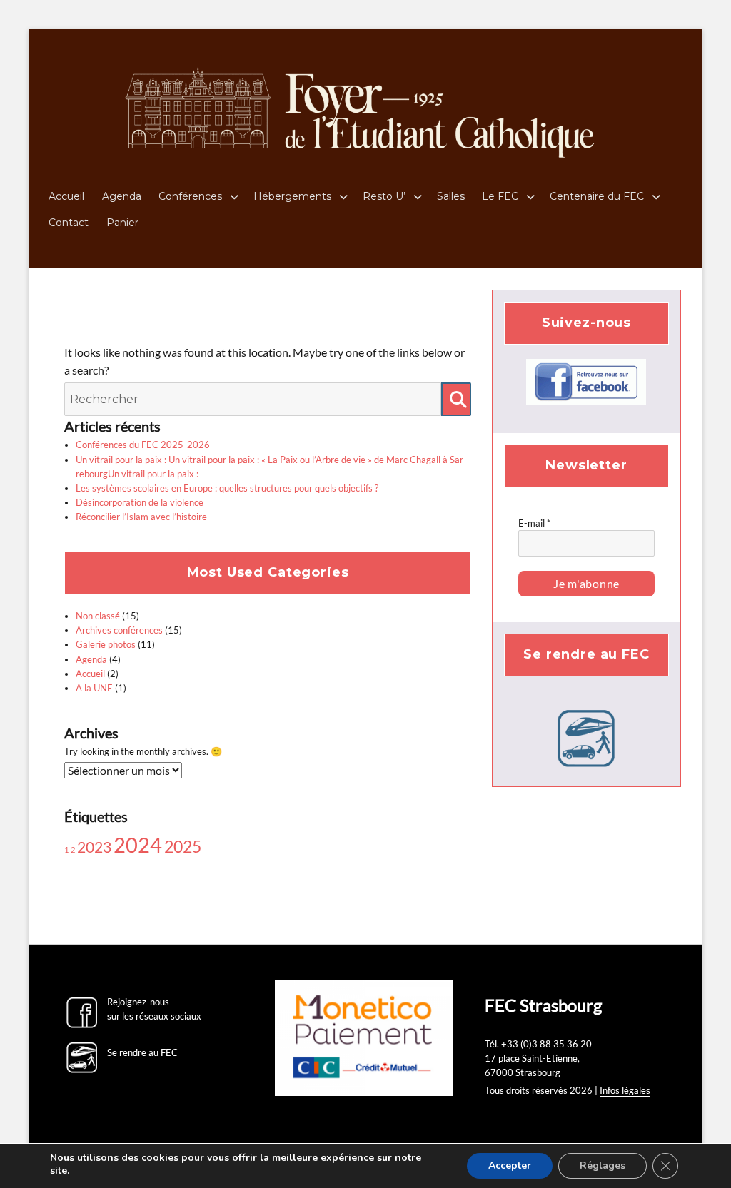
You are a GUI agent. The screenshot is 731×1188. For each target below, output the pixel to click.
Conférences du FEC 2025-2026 (143, 444)
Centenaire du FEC (597, 196)
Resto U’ (384, 196)
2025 (182, 846)
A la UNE (94, 688)
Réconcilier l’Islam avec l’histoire (141, 516)
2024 (138, 844)
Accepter (509, 1165)
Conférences (190, 196)
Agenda (121, 196)
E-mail (534, 523)
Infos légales (625, 1090)
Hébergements (292, 196)
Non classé (98, 615)
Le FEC (500, 196)
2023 (94, 847)
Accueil (66, 196)
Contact (69, 222)
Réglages (602, 1165)
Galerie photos (106, 644)
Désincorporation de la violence (139, 502)
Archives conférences (119, 630)
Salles (451, 196)
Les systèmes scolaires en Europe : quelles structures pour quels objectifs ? (227, 488)
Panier (122, 222)
